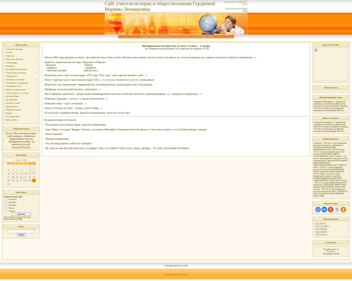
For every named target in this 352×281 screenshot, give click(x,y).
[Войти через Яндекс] (330, 209)
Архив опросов (23, 217)
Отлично (12, 199)
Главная (143, 36)
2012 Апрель (321, 234)
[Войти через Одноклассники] (343, 209)
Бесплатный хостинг (173, 274)
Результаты (9, 217)
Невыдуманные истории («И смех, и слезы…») (170, 36)
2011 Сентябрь (322, 226)
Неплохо (12, 205)
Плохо (11, 208)
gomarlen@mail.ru (21, 147)
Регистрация (200, 36)
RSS (245, 11)
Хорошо (12, 202)
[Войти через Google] (337, 209)
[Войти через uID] (318, 209)
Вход (210, 36)
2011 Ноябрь (321, 229)
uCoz (186, 274)
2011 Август (320, 223)
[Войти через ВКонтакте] (324, 209)
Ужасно (11, 211)
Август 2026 (21, 160)
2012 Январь (321, 231)
